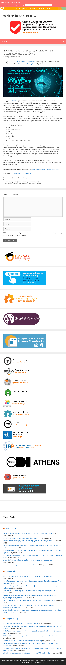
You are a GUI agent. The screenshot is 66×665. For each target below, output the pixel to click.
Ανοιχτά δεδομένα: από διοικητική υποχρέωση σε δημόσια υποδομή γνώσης (29, 600)
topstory (7, 178)
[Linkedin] (16, 16)
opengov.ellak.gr (12, 618)
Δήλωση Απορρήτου (50, 660)
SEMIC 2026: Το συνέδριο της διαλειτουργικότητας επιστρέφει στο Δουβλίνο (29, 636)
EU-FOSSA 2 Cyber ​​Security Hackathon (23, 62)
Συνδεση (18, 2)
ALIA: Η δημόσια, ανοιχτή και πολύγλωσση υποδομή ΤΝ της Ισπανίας (26, 653)
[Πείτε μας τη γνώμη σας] (4, 16)
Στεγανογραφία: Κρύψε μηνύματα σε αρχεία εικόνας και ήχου (23, 182)
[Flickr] (31, 16)
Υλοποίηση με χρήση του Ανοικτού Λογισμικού (14, 660)
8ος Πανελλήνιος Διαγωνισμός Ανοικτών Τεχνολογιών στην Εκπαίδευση (33, 10)
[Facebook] (8, 16)
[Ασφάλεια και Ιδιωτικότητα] (33, 27)
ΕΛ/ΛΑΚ (3, 5)
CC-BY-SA (33, 662)
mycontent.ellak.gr (20, 5)
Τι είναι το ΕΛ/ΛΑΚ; (5, 2)
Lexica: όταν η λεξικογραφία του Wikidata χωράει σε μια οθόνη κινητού (27, 541)
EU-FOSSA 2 (13, 101)
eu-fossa (7, 180)
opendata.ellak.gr (12, 571)
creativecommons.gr (10, 5)
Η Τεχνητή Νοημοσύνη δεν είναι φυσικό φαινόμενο (20, 538)
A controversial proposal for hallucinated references (21, 565)
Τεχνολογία (30, 178)
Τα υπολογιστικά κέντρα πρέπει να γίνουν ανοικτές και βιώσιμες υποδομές (29, 533)
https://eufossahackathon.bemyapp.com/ (45, 169)
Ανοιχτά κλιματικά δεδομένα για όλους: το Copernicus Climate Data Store (28, 560)
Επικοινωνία (40, 662)
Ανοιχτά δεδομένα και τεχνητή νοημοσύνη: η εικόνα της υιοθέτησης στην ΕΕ (29, 591)
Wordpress (31, 660)
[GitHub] (20, 16)
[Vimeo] (27, 16)
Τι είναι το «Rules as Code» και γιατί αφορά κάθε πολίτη (22, 641)
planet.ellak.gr (11, 528)
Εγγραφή (13, 2)
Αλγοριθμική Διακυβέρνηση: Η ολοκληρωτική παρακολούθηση (23, 183)
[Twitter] (12, 16)
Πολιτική (24, 178)
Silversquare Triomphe (26, 64)
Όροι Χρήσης (39, 660)
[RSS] (35, 16)
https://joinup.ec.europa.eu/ (23, 173)
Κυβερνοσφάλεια (16, 178)
